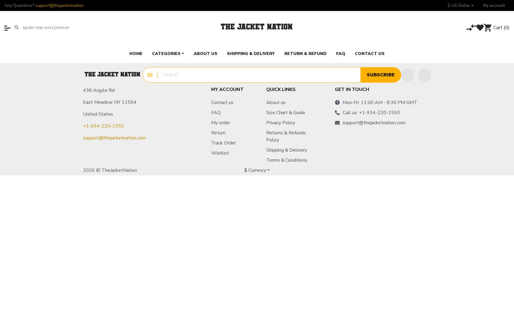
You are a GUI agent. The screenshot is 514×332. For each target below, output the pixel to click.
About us (276, 102)
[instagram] (424, 74)
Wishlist (220, 153)
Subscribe (381, 75)
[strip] (424, 170)
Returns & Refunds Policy (286, 136)
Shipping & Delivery (286, 150)
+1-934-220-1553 (103, 126)
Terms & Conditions (286, 160)
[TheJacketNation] (112, 75)
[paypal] (413, 170)
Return (218, 133)
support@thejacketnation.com (114, 138)
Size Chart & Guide (285, 112)
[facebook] (407, 74)
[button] (460, 5)
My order (220, 122)
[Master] (391, 170)
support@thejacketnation (59, 5)
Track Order (223, 143)
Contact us (222, 102)
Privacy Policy (280, 122)
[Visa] (402, 170)
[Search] (16, 27)
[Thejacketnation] (257, 27)
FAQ (216, 112)
